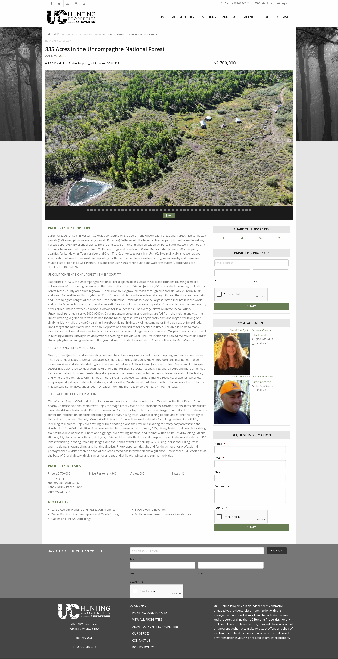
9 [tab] (119, 210)
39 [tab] (235, 210)
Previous (49, 140)
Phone (218, 472)
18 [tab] (153, 210)
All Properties (183, 17)
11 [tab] (126, 210)
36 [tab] (223, 210)
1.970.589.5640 (264, 385)
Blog (265, 17)
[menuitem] (162, 17)
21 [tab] (165, 210)
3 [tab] (95, 210)
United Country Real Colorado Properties (251, 330)
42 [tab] (246, 210)
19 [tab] (157, 210)
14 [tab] (138, 210)
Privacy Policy (143, 647)
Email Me (260, 343)
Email (219, 458)
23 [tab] (173, 210)
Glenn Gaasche (261, 382)
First (217, 281)
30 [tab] (200, 210)
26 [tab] (184, 210)
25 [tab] (181, 210)
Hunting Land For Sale (149, 613)
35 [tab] (219, 210)
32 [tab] (208, 210)
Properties (68, 34)
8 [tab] (115, 210)
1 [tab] (88, 210)
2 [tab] (91, 210)
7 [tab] (111, 210)
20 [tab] (161, 210)
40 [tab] (239, 210)
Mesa (96, 34)
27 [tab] (188, 210)
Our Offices (141, 633)
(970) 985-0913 (264, 339)
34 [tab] (215, 210)
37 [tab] (227, 210)
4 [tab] (99, 210)
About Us (229, 17)
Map (170, 215)
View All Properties (147, 619)
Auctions (209, 17)
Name (219, 444)
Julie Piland (259, 335)
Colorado (84, 34)
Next (289, 140)
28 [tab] (192, 210)
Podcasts (283, 17)
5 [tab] (103, 210)
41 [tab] (243, 210)
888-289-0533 (237, 3)
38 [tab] (231, 210)
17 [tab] (150, 210)
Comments (221, 486)
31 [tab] (204, 210)
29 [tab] (196, 210)
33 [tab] (212, 210)
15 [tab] (142, 210)
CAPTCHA (221, 508)
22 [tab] (169, 210)
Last (255, 281)
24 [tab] (177, 210)
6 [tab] (107, 210)
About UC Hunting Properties (155, 627)
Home (162, 17)
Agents (249, 17)
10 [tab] (122, 210)
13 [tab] (134, 210)
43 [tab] (250, 210)
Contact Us (141, 640)
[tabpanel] (169, 138)
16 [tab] (146, 210)
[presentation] (241, 517)
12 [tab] (130, 210)
